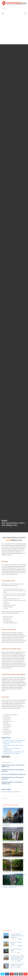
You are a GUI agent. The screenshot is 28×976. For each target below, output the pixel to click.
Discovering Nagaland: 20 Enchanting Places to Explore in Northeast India (17, 936)
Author (18, 952)
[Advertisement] (14, 30)
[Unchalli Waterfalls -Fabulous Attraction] (6, 949)
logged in (9, 791)
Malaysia (5, 520)
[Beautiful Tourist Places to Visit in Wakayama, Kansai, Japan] (6, 964)
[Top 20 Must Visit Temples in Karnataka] (6, 942)
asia (3, 756)
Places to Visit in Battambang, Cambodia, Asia (13, 774)
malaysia (7, 756)
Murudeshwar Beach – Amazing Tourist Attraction (12, 857)
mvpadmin (19, 939)
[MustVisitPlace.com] (14, 3)
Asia (2, 520)
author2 (18, 967)
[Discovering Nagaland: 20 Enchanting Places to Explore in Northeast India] (6, 933)
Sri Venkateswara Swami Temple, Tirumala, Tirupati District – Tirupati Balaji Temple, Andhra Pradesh (17, 957)
